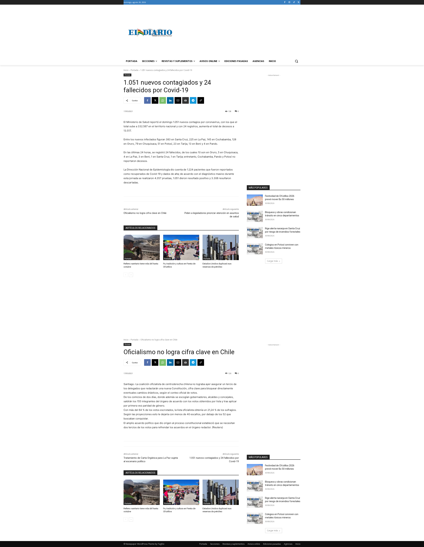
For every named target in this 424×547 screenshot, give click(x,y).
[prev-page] (126, 275)
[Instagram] (289, 2)
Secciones (214, 544)
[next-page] (131, 275)
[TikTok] (294, 2)
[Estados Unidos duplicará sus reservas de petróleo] (221, 247)
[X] (298, 2)
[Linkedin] (170, 100)
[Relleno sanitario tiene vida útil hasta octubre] (142, 247)
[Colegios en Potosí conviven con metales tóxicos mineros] (255, 248)
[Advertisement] (238, 32)
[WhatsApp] (162, 100)
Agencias (288, 544)
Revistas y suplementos (233, 544)
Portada (134, 70)
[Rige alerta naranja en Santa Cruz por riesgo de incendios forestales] (255, 232)
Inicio (126, 70)
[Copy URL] (200, 100)
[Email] (178, 100)
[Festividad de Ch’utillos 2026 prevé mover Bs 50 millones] (255, 200)
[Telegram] (193, 100)
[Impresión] (185, 100)
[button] (296, 61)
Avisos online (254, 544)
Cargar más (272, 261)
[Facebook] (285, 2)
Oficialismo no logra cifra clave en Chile (145, 213)
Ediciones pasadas (272, 544)
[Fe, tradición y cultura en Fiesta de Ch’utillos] (181, 247)
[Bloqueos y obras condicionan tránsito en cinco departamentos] (255, 216)
